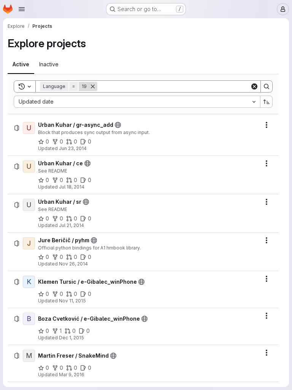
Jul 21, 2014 (71, 225)
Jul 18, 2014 (71, 187)
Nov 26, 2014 (73, 264)
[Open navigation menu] (22, 9)
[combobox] (137, 102)
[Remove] (92, 86)
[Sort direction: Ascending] (266, 102)
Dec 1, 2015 (71, 337)
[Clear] (254, 86)
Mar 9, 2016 (71, 374)
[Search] (266, 86)
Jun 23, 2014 (73, 148)
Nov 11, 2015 (72, 301)
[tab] (21, 64)
